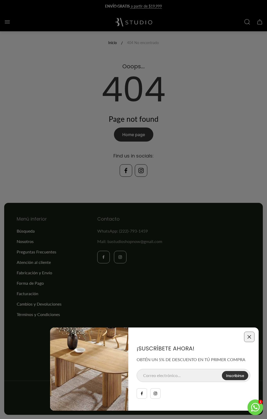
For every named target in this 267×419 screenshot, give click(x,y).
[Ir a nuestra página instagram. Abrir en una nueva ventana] (155, 393)
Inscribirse (235, 375)
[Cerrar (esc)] (249, 337)
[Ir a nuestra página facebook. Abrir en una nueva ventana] (142, 393)
